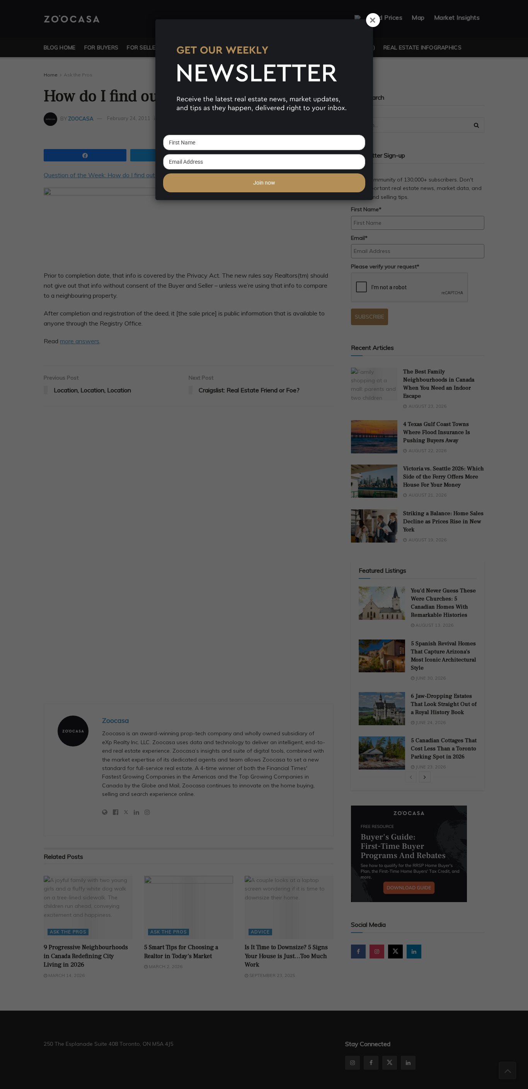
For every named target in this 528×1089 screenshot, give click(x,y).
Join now (264, 183)
